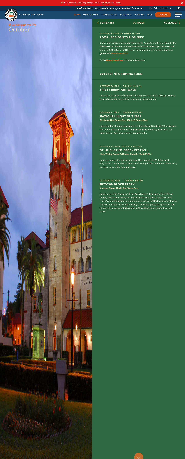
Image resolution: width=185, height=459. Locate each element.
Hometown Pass (119, 53)
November (170, 22)
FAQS (150, 14)
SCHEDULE (126, 14)
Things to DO (109, 14)
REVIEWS (139, 14)
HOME (77, 14)
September (107, 22)
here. (118, 3)
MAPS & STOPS (91, 14)
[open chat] (175, 452)
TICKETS (163, 14)
